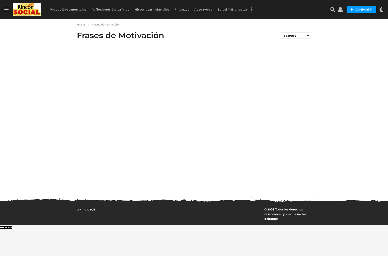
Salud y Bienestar (232, 9)
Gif (79, 209)
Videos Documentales (68, 9)
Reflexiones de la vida (111, 9)
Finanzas (182, 9)
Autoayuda (203, 9)
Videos (90, 209)
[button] (6, 9)
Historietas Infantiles (152, 9)
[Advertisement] (280, 131)
